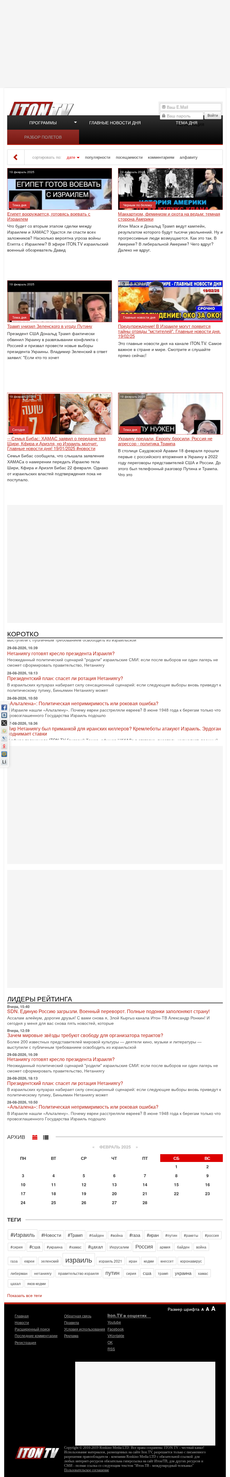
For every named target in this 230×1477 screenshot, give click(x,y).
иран (133, 1260)
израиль (78, 1259)
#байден (96, 1235)
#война (117, 1235)
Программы (43, 122)
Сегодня (18, 429)
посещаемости (129, 157)
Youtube (114, 1322)
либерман (19, 1273)
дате (71, 157)
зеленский (50, 1260)
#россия (212, 1235)
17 (23, 1193)
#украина (55, 1246)
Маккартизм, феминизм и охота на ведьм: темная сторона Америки (169, 216)
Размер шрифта (183, 1309)
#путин (171, 1235)
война (201, 1246)
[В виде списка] (45, 1136)
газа (14, 1260)
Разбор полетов (43, 137)
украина (183, 1273)
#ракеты (191, 1235)
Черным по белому (137, 204)
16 (207, 1184)
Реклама (71, 1335)
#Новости (51, 1235)
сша (147, 1273)
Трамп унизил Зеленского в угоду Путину (49, 326)
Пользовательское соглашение (86, 1470)
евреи (29, 1260)
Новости (22, 1322)
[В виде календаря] (35, 1136)
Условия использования (84, 1328)
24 (23, 1202)
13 (114, 1184)
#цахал (95, 1246)
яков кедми (36, 1283)
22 (176, 1193)
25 (53, 1202)
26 (83, 1202)
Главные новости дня (115, 122)
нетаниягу (43, 1273)
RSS (111, 1348)
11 (53, 1184)
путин (112, 1272)
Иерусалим (119, 1246)
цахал (15, 1283)
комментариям (161, 157)
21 (145, 1193)
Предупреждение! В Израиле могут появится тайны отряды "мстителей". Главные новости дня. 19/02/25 (169, 331)
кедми (149, 1260)
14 (145, 1184)
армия (165, 1246)
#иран (153, 1235)
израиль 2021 (110, 1260)
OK (110, 1342)
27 (114, 1202)
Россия (144, 1246)
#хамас (75, 1246)
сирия (131, 1273)
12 (83, 1184)
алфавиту (189, 157)
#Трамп (75, 1235)
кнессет (167, 1260)
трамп (163, 1273)
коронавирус (191, 1260)
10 (23, 1184)
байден (183, 1246)
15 (176, 1184)
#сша (34, 1246)
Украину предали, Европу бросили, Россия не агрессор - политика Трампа (165, 441)
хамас (203, 1273)
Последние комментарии (36, 1335)
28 (145, 1202)
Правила (71, 1322)
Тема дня (186, 122)
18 (53, 1193)
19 (83, 1193)
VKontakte (116, 1335)
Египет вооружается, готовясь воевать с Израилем (48, 216)
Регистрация (25, 1342)
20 (114, 1193)
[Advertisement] (115, 43)
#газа (134, 1235)
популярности (97, 157)
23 (207, 1193)
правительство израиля (78, 1273)
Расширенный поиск (32, 1328)
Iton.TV (37, 1451)
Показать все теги (24, 1295)
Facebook (116, 1328)
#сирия (16, 1246)
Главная (22, 1315)
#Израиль (22, 1234)
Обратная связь (77, 1315)
